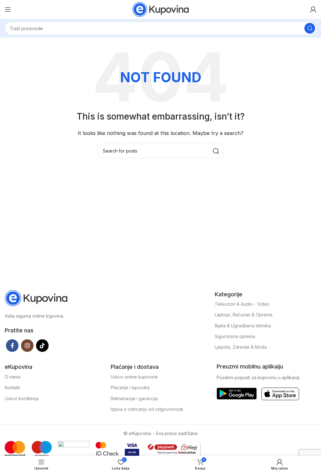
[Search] (309, 28)
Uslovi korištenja (22, 398)
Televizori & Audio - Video (242, 304)
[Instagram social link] (27, 345)
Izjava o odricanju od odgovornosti (147, 409)
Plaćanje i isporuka (130, 387)
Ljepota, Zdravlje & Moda (241, 347)
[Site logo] (160, 9)
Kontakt (12, 387)
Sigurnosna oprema (235, 336)
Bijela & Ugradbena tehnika (243, 325)
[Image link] (36, 298)
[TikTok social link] (42, 345)
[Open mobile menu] (8, 9)
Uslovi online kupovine (134, 376)
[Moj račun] (313, 9)
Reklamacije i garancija (134, 398)
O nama (12, 376)
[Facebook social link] (12, 345)
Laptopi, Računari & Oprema (243, 314)
